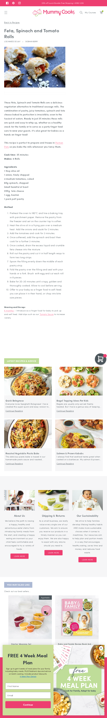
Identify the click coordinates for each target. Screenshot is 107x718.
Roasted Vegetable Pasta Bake (22, 453)
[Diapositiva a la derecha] (97, 594)
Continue (28, 704)
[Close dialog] (101, 648)
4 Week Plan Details (28, 676)
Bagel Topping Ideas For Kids (72, 400)
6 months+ (9, 310)
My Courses (90, 12)
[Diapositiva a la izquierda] (93, 594)
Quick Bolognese (15, 400)
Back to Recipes (12, 22)
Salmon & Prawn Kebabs (70, 453)
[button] (6, 12)
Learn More (19, 556)
